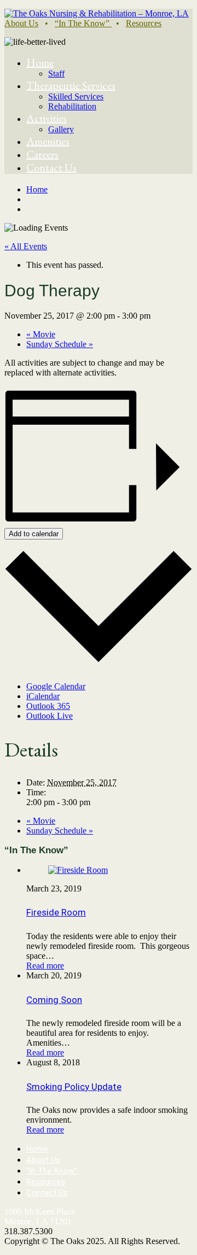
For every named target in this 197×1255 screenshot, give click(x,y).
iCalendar (43, 696)
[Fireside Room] (78, 870)
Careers (42, 154)
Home (40, 62)
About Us (21, 23)
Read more (45, 965)
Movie (40, 334)
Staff (56, 73)
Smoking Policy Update (73, 1086)
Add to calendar (34, 534)
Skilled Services (75, 96)
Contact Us (51, 167)
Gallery (61, 129)
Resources (143, 23)
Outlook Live (49, 715)
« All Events (25, 246)
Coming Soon (54, 999)
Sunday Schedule (59, 344)
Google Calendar (55, 686)
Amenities (47, 141)
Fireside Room (56, 912)
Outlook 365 (48, 706)
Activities (46, 118)
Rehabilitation (72, 106)
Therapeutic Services (70, 85)
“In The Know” (83, 23)
